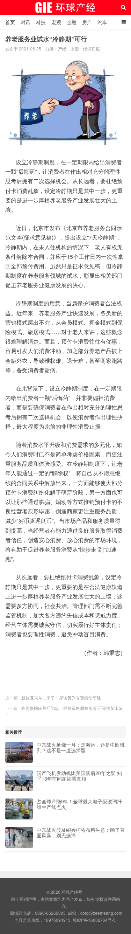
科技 (41, 22)
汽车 (102, 22)
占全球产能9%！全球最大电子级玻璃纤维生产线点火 (79, 804)
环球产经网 (65, 7)
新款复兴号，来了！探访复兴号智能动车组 (61, 697)
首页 (10, 22)
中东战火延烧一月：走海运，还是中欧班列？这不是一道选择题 (81, 748)
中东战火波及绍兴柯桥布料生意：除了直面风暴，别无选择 (81, 833)
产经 (62, 48)
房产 (87, 22)
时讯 (25, 22)
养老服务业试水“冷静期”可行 (46, 38)
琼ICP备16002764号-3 (94, 920)
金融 (72, 22)
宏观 (56, 22)
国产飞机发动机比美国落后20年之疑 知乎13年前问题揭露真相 (79, 776)
